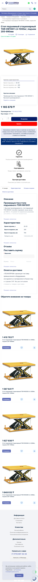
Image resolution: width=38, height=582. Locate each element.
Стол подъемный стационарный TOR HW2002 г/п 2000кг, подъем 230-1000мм (18, 340)
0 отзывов (11, 34)
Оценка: (6, 261)
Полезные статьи (19, 546)
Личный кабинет (19, 530)
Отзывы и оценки (29, 188)
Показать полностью (10, 219)
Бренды (19, 542)
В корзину (24, 119)
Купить (19, 124)
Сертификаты (19, 544)
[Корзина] (35, 3)
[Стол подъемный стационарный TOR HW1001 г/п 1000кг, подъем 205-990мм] (19, 56)
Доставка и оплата (19, 518)
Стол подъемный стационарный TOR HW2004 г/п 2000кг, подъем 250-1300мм (18, 444)
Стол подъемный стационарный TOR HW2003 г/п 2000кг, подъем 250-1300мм (18, 392)
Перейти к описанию (9, 100)
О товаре (5, 188)
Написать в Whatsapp (19, 557)
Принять (19, 575)
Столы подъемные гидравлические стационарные (14, 18)
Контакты (19, 522)
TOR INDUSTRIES (16, 111)
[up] (8, 118)
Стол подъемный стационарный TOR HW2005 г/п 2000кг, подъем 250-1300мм (18, 495)
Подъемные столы (25, 16)
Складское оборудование (13, 16)
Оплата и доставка (8, 191)
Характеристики (16, 188)
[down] (8, 120)
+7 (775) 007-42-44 (19, 554)
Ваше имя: (8, 253)
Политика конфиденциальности (19, 532)
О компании (19, 520)
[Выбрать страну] (34, 8)
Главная (3, 16)
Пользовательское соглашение (19, 534)
